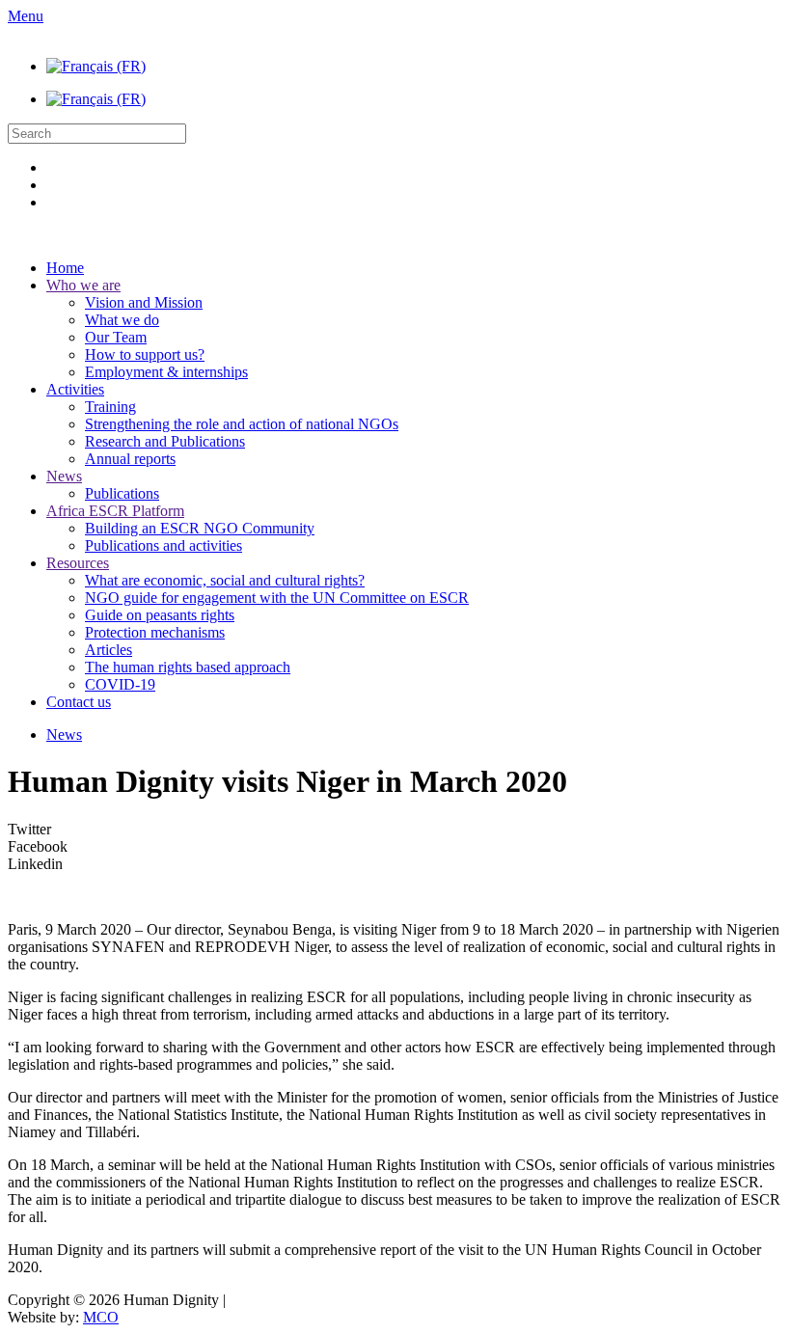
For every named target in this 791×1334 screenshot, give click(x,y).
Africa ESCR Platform (115, 511)
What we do (122, 320)
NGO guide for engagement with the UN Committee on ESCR (277, 597)
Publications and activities (163, 545)
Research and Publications (165, 441)
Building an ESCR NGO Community (199, 528)
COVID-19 (120, 684)
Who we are (83, 285)
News (64, 476)
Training (110, 406)
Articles (108, 649)
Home (65, 267)
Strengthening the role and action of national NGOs (241, 424)
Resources (77, 563)
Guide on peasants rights (159, 615)
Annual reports (130, 458)
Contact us (78, 702)
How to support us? (145, 354)
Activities (75, 389)
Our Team (116, 337)
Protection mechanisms (155, 632)
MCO (101, 1317)
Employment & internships (166, 372)
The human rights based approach (187, 667)
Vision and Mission (144, 302)
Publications (122, 493)
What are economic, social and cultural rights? (225, 580)
